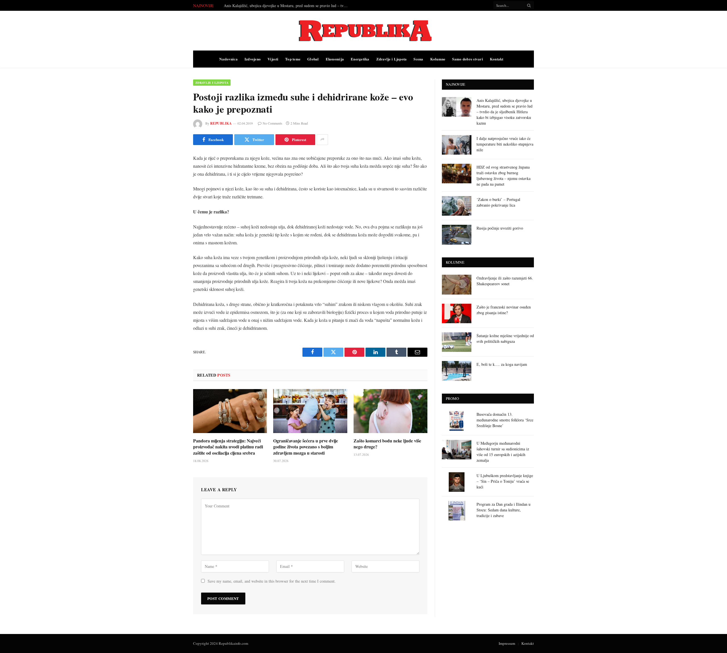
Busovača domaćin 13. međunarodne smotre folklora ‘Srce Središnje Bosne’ (505, 419)
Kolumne (438, 59)
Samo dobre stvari (467, 59)
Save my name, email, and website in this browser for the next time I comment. (272, 581)
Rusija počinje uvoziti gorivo (500, 228)
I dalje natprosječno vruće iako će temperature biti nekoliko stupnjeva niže (283, 5)
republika (221, 123)
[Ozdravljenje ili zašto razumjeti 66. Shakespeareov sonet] (456, 284)
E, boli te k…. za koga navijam (502, 364)
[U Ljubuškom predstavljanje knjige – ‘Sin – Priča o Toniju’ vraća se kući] (456, 482)
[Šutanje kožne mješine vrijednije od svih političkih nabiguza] (456, 342)
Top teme (292, 59)
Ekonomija (335, 59)
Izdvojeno (253, 59)
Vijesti (273, 59)
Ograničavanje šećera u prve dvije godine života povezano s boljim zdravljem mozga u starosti (305, 447)
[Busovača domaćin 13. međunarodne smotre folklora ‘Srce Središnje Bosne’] (456, 421)
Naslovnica (228, 59)
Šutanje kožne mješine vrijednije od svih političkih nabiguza (505, 338)
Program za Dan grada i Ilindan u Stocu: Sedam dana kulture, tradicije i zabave (503, 509)
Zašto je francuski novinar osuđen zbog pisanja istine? (504, 309)
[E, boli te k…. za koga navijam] (456, 371)
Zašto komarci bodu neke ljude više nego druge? (387, 444)
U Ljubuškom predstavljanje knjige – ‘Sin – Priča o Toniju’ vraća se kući (505, 481)
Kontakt (497, 59)
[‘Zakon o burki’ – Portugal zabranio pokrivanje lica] (456, 206)
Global (313, 59)
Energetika (360, 59)
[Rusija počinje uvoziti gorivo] (456, 234)
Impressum (507, 643)
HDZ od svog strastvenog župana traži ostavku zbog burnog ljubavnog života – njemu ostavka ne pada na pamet (503, 175)
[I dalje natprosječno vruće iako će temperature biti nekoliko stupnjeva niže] (456, 145)
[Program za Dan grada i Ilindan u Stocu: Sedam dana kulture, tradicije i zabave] (456, 510)
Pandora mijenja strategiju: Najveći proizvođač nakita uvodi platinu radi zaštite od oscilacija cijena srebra (228, 447)
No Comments (272, 123)
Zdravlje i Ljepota (391, 59)
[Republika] (363, 30)
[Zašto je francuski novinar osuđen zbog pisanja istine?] (456, 313)
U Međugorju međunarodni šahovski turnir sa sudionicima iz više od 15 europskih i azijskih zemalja (503, 451)
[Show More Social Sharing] (322, 139)
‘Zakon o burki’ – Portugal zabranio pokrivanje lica (498, 202)
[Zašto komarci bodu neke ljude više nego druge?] (390, 411)
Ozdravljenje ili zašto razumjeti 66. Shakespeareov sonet (505, 280)
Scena (418, 59)
